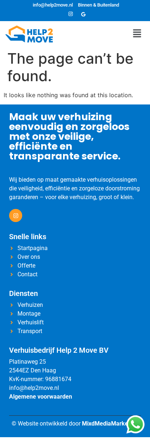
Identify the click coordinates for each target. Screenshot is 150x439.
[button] (137, 33)
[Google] (83, 14)
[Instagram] (70, 14)
